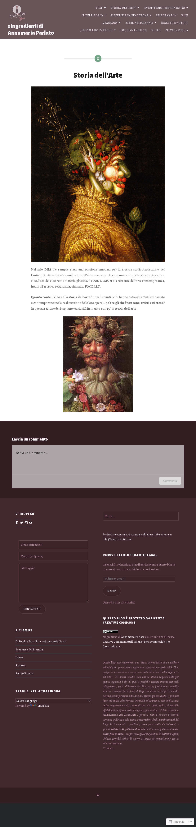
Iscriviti (112, 591)
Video (156, 30)
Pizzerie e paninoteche (130, 15)
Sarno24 (20, 665)
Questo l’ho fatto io (96, 30)
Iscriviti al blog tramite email (130, 555)
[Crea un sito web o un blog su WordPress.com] (98, 795)
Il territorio (92, 15)
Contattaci (32, 609)
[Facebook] (17, 522)
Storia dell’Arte (123, 8)
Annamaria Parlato (133, 637)
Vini (184, 15)
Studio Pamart (24, 673)
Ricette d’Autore (174, 23)
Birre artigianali (139, 23)
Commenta (170, 480)
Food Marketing (134, 30)
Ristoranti (165, 15)
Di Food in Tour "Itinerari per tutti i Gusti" (41, 641)
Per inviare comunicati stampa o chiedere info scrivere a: (137, 534)
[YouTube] (30, 522)
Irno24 (19, 657)
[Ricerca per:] (141, 516)
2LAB (99, 8)
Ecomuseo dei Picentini (30, 649)
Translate (43, 706)
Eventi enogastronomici (164, 8)
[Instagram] (26, 522)
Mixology (110, 23)
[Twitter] (21, 522)
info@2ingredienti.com (117, 539)
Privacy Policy (176, 30)
